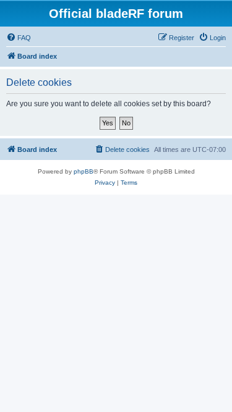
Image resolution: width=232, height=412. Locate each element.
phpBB (83, 171)
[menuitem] (18, 37)
